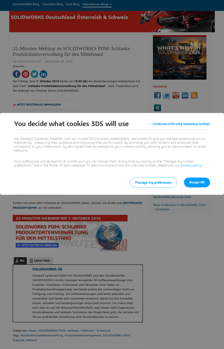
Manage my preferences (153, 182)
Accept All (197, 182)
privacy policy (191, 165)
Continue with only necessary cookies (181, 124)
